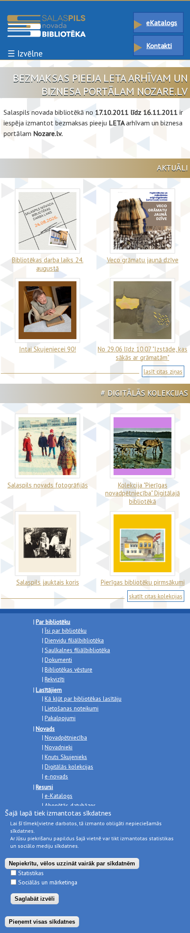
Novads (45, 729)
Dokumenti (58, 660)
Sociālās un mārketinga (47, 882)
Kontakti (159, 45)
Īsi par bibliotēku (66, 631)
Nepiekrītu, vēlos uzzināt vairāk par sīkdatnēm (72, 863)
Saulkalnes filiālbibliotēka (77, 650)
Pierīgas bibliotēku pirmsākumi (143, 582)
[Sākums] (46, 19)
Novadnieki (58, 747)
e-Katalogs (58, 796)
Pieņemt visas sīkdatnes (42, 921)
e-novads (56, 776)
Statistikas (31, 873)
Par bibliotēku (53, 622)
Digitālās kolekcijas (69, 767)
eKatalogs (161, 22)
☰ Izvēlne (25, 53)
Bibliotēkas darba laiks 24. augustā (48, 264)
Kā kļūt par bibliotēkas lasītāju (83, 699)
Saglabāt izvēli (35, 898)
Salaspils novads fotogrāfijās (48, 485)
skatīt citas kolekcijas (155, 596)
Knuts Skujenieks (66, 757)
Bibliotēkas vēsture (68, 669)
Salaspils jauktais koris (47, 582)
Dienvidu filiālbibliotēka (74, 640)
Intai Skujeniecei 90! (47, 349)
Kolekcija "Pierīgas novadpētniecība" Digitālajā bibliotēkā (142, 493)
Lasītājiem (49, 690)
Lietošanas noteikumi (72, 708)
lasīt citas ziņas (163, 371)
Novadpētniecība (66, 737)
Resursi (44, 787)
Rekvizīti (55, 679)
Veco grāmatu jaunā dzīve (143, 260)
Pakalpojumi (60, 718)
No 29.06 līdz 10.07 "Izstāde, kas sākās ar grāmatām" (142, 353)
